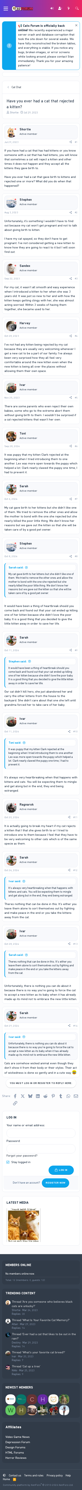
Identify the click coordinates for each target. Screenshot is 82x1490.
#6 (76, 446)
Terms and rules (34, 1475)
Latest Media (18, 1203)
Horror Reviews (15, 1458)
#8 (76, 556)
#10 (75, 731)
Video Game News (17, 1437)
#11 (75, 817)
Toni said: (15, 742)
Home (6, 1479)
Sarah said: (16, 567)
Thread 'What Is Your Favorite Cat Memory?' (41, 1320)
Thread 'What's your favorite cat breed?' (38, 1352)
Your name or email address (25, 1125)
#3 (76, 278)
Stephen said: (18, 661)
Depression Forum (17, 1442)
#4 (76, 335)
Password (13, 1141)
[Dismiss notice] (76, 26)
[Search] (77, 8)
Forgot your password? (22, 1155)
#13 (75, 943)
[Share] (70, 142)
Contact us (15, 1475)
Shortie (14, 112)
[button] (4, 1475)
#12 (75, 870)
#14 (75, 1025)
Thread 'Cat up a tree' (26, 1366)
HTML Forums (14, 1452)
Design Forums (15, 1447)
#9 (76, 650)
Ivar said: (15, 881)
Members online (18, 1265)
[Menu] (6, 8)
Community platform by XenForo (38, 1485)
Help (68, 1475)
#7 (76, 499)
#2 (76, 212)
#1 (76, 142)
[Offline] (15, 129)
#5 (76, 397)
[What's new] (68, 8)
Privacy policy (55, 1475)
